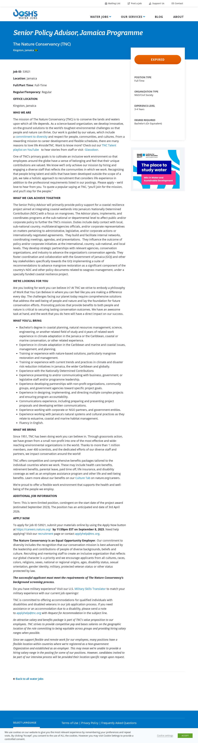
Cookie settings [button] (165, 735)
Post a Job (136, 3)
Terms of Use (70, 723)
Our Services (131, 17)
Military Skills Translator (90, 589)
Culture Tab (82, 478)
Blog (159, 17)
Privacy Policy (89, 723)
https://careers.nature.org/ (33, 529)
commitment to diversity (31, 136)
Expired (157, 60)
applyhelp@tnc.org (87, 533)
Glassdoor (91, 149)
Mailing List (114, 3)
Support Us (158, 3)
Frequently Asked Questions (118, 723)
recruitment (45, 533)
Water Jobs (99, 17)
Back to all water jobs (29, 679)
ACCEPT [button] (185, 735)
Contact (178, 3)
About (178, 17)
